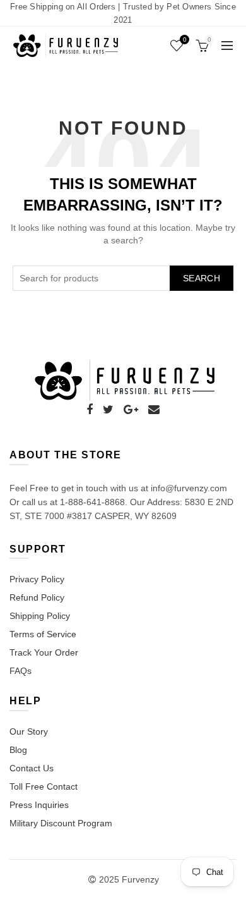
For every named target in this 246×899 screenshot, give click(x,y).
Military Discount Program (60, 823)
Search (201, 278)
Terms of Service (42, 634)
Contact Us (31, 768)
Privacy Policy (36, 579)
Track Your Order (43, 652)
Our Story (28, 731)
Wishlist (184, 39)
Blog (18, 750)
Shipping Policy (39, 616)
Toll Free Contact (43, 786)
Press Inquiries (39, 805)
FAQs (20, 671)
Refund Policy (36, 597)
